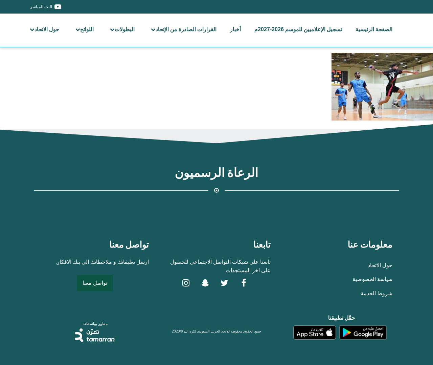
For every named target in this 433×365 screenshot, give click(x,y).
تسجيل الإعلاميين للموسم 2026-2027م (298, 29)
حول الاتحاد (47, 29)
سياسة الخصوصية (372, 279)
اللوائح (87, 29)
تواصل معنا (95, 282)
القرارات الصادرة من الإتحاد (186, 29)
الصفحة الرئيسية (374, 29)
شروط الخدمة (376, 293)
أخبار (235, 29)
